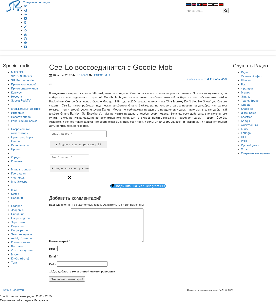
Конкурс (16, 92)
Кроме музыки (20, 242)
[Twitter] (25, 6)
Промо (15, 149)
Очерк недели (20, 218)
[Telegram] (25, 10)
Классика (247, 108)
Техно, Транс (249, 100)
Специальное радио (36, 2)
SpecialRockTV (21, 100)
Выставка (17, 246)
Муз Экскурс (19, 181)
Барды (245, 121)
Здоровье (17, 210)
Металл (246, 92)
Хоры (244, 149)
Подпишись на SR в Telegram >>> (140, 186)
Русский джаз (250, 145)
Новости (16, 96)
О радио (16, 157)
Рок (243, 84)
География (18, 173)
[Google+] (212, 79)
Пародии (17, 198)
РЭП (244, 141)
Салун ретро (19, 230)
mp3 (14, 189)
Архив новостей (13, 290)
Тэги (14, 262)
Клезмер (246, 117)
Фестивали (18, 177)
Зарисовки (18, 222)
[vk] (25, 14)
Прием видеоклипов (24, 88)
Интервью (17, 113)
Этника (245, 96)
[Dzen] (25, 18)
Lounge (246, 133)
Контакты (17, 161)
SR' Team (82, 75)
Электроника (249, 125)
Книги (245, 129)
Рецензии (17, 226)
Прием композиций (24, 84)
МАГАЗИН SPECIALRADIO (21, 74)
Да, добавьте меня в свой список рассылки (83, 271)
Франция (247, 88)
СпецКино (17, 214)
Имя (53, 249)
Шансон (246, 80)
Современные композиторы (20, 131)
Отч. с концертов (22, 250)
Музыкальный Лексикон (26, 108)
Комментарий (59, 241)
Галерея (16, 206)
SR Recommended (23, 80)
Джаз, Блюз (248, 113)
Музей (15, 254)
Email (53, 256)
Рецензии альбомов (24, 121)
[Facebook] (205, 79)
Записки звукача (22, 234)
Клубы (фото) (20, 258)
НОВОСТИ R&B (103, 75)
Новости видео (21, 117)
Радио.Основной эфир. (252, 74)
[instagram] (25, 38)
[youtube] (25, 34)
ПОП (244, 137)
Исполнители (20, 145)
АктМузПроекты (21, 238)
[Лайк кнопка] (50, 84)
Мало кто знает (21, 169)
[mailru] (25, 30)
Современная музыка (255, 153)
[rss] (25, 47)
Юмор (15, 193)
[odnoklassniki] (25, 22)
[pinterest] (25, 42)
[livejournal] (25, 26)
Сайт (52, 264)
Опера (245, 104)
